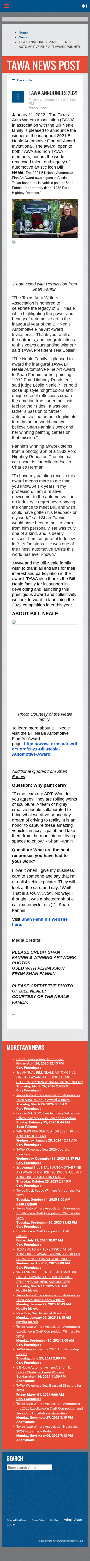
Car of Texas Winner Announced (40, 1059)
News (23, 37)
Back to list (25, 80)
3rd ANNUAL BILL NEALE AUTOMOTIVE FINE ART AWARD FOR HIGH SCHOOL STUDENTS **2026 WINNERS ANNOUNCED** (49, 1077)
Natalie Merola (27, 1290)
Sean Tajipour (26, 1126)
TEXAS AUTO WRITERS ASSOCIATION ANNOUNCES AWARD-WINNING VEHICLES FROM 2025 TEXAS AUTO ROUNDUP (48, 1254)
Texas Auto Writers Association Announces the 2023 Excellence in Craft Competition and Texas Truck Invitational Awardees (49, 1408)
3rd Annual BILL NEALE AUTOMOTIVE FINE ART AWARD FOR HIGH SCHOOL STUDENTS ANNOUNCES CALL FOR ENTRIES (49, 1172)
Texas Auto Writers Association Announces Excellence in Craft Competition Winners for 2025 (48, 1213)
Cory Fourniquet (28, 1068)
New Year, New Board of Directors (41, 1313)
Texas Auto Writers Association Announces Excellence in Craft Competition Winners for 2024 (48, 1331)
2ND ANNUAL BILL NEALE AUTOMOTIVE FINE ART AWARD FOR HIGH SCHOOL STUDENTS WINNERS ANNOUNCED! (46, 1277)
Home (23, 32)
